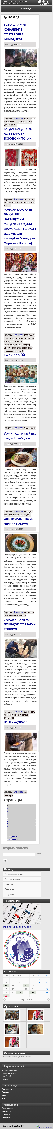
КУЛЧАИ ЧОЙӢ (14, 355)
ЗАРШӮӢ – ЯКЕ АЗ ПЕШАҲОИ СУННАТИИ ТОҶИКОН (20, 624)
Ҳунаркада (18, 118)
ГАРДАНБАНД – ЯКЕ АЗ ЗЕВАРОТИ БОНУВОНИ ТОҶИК (18, 133)
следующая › (12, 836)
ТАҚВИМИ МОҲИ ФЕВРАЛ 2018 (17, 927)
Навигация (26, 8)
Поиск (38, 853)
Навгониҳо (9, 884)
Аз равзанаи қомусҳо (14, 874)
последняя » (12, 839)
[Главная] (26, 4)
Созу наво (9, 894)
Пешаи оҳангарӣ (15, 722)
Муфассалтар (20, 121)
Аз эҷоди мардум (12, 879)
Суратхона (9, 889)
